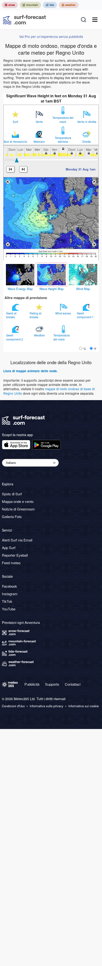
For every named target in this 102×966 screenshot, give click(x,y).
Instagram (10, 593)
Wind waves (63, 313)
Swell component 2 (15, 337)
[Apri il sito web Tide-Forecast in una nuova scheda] (50, 5)
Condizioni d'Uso (13, 706)
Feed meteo (11, 562)
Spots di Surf (12, 493)
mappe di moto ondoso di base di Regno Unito (49, 390)
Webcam (39, 141)
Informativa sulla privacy (46, 706)
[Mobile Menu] (95, 19)
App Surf (8, 547)
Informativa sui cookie (83, 706)
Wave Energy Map (20, 288)
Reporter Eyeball (15, 555)
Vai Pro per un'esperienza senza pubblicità (51, 36)
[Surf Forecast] (24, 19)
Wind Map (83, 288)
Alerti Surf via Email (17, 539)
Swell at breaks (11, 315)
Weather (40, 335)
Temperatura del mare (63, 119)
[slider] (16, 160)
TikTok (7, 601)
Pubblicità (31, 684)
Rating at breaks (35, 315)
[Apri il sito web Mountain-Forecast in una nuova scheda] (30, 5)
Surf (15, 122)
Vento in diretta (86, 122)
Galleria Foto (12, 516)
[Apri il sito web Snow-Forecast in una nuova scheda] (10, 5)
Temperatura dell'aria (63, 139)
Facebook (9, 586)
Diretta (86, 141)
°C (84, 349)
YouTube (8, 608)
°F (94, 349)
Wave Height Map (51, 288)
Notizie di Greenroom (18, 508)
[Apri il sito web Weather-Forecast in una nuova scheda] (69, 5)
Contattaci (72, 684)
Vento (39, 122)
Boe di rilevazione (15, 141)
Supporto (52, 684)
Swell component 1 (85, 315)
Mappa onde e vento (17, 501)
